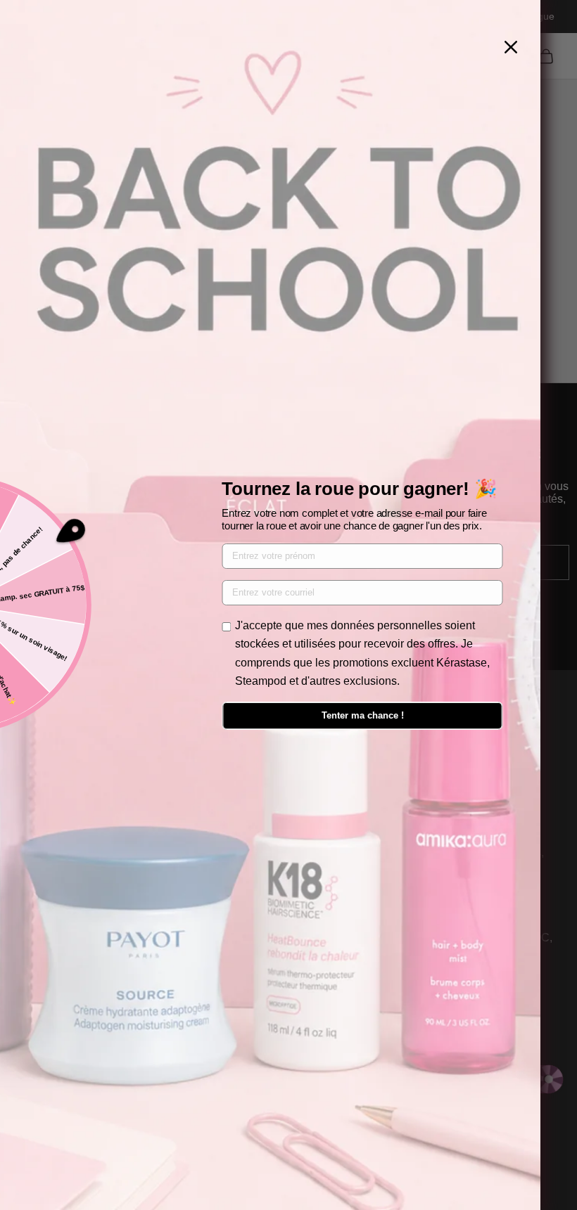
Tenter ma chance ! (363, 715)
